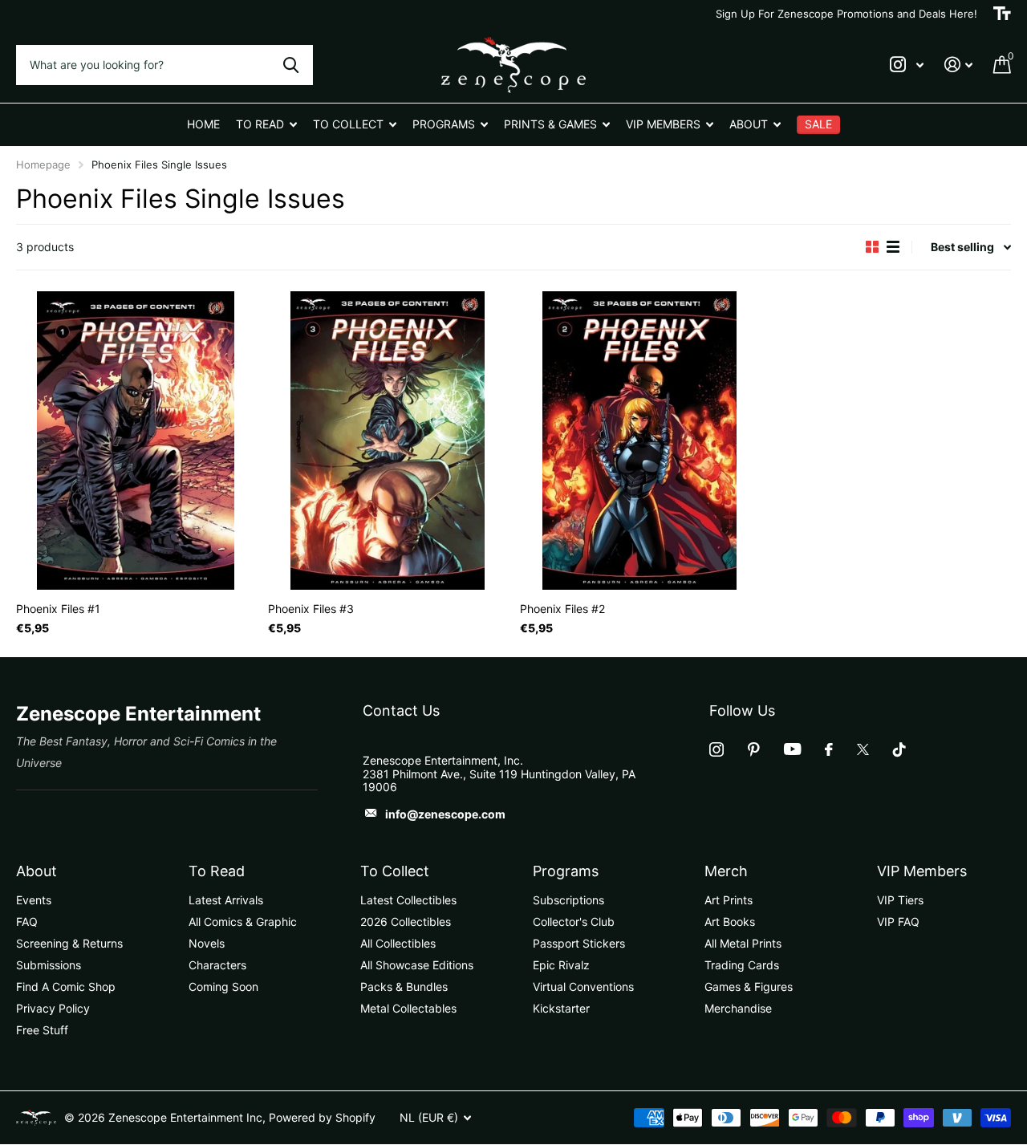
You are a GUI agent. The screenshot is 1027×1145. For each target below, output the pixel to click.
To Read (217, 871)
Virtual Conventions (583, 986)
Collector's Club (574, 921)
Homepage (43, 164)
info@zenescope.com (445, 814)
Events (33, 900)
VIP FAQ (898, 921)
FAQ (27, 921)
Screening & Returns (69, 943)
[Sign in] (958, 65)
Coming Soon (223, 986)
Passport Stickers (579, 943)
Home (203, 124)
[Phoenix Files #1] (135, 441)
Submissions (48, 965)
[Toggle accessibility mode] (1002, 13)
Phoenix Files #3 (311, 608)
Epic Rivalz (561, 965)
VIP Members (922, 871)
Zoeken (291, 65)
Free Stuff (42, 1030)
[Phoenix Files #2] (639, 441)
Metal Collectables (408, 1008)
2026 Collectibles (405, 921)
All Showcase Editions (416, 965)
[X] (863, 749)
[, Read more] (906, 65)
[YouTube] (792, 749)
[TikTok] (899, 749)
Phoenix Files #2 (562, 608)
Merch (726, 871)
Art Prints (728, 900)
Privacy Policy (53, 1008)
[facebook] (829, 749)
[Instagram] (716, 749)
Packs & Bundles (404, 986)
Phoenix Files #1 (58, 608)
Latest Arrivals (226, 900)
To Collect (394, 871)
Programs (566, 871)
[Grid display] (872, 247)
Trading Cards (741, 965)
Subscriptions (568, 900)
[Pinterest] (754, 749)
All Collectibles (398, 943)
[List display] (893, 247)
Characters (217, 965)
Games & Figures (748, 986)
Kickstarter (561, 1008)
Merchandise (738, 1008)
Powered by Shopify (322, 1117)
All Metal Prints (742, 943)
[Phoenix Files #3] (387, 441)
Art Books (729, 921)
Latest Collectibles (408, 900)
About (36, 871)
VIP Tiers (900, 900)
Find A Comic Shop (66, 986)
